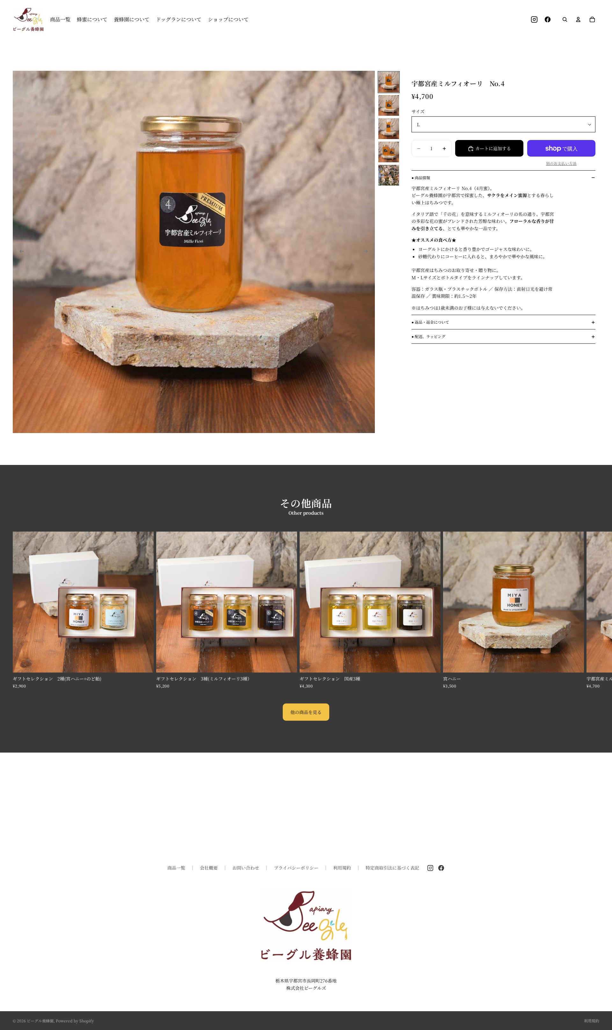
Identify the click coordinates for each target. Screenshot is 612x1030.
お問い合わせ (245, 867)
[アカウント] (578, 19)
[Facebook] (441, 868)
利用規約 (342, 867)
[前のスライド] (20, 252)
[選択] (430, 662)
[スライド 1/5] (388, 82)
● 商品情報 (421, 177)
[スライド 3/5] (388, 128)
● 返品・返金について (430, 322)
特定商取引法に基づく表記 (392, 867)
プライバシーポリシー (296, 867)
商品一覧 (176, 867)
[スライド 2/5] (388, 105)
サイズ (418, 111)
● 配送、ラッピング (428, 336)
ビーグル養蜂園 (40, 1020)
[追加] (143, 662)
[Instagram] (430, 868)
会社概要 (209, 867)
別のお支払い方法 (561, 163)
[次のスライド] (368, 252)
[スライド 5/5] (388, 175)
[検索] (565, 19)
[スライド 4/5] (388, 152)
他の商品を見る (306, 712)
